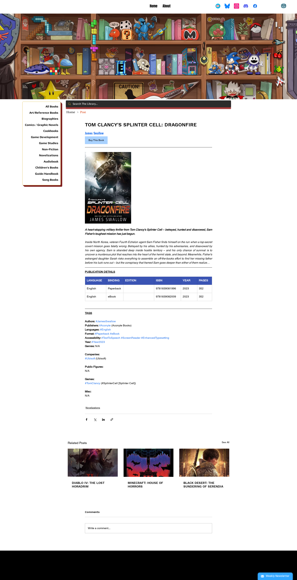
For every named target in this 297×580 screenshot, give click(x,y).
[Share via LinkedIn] (103, 419)
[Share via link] (111, 419)
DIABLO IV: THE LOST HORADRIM (88, 484)
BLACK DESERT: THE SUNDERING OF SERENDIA (203, 484)
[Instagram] (236, 6)
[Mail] (283, 5)
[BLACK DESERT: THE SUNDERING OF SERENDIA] (204, 463)
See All (225, 442)
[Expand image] (108, 188)
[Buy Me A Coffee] (218, 6)
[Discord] (245, 6)
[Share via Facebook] (86, 419)
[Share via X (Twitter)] (95, 419)
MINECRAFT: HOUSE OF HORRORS (145, 484)
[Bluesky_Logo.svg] (227, 6)
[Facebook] (255, 6)
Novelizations (93, 407)
